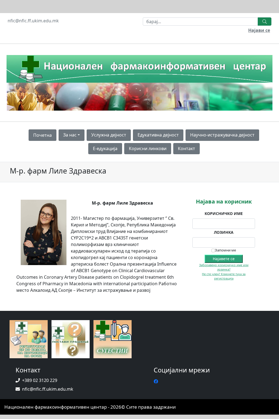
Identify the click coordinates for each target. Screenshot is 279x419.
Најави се (259, 30)
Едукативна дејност (158, 135)
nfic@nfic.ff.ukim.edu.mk (33, 21)
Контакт (186, 148)
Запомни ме (225, 250)
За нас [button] (70, 135)
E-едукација (105, 148)
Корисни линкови (147, 148)
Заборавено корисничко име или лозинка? (223, 267)
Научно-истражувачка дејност (222, 135)
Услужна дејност (108, 135)
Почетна (42, 135)
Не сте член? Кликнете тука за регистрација (223, 276)
